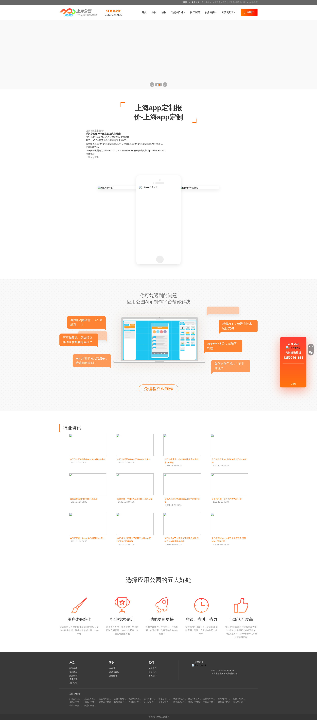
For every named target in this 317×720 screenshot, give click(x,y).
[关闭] (293, 383)
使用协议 (73, 679)
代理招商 (195, 12)
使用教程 (73, 672)
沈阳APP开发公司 (77, 702)
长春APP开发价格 (92, 702)
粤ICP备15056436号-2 (158, 717)
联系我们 (153, 672)
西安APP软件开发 (137, 698)
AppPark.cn (228, 670)
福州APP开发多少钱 (227, 698)
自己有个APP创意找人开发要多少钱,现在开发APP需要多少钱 (181, 541)
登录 (185, 2)
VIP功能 (112, 668)
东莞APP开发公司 (92, 705)
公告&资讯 (228, 12)
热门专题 (74, 694)
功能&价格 (177, 12)
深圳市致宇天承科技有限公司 (224, 673)
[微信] (311, 352)
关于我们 (153, 668)
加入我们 (153, 675)
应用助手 (73, 675)
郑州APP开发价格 (151, 698)
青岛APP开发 (194, 702)
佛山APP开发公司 (77, 705)
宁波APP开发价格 (211, 702)
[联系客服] (311, 347)
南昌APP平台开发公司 (213, 698)
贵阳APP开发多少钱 (138, 702)
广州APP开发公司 (77, 698)
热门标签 (73, 682)
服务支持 (210, 12)
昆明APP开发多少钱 (167, 702)
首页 (144, 12)
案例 (154, 12)
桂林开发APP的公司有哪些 (245, 702)
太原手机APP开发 (181, 698)
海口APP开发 (105, 702)
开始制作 (249, 12)
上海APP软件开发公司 (94, 698)
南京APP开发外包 (107, 698)
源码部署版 (114, 672)
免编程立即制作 (158, 388)
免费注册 (195, 2)
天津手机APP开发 (122, 698)
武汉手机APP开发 (196, 698)
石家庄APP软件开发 (242, 698)
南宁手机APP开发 (181, 702)
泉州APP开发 (224, 702)
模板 (163, 12)
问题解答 (73, 668)
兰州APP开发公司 (151, 702)
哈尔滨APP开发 (121, 702)
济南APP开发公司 (166, 698)
